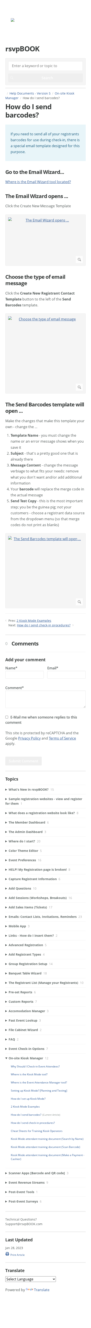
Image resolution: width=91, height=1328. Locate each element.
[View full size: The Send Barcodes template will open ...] (45, 570)
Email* (52, 668)
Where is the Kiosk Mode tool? (29, 1074)
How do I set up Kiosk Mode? (28, 1099)
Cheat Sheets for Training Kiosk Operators (37, 1131)
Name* (11, 668)
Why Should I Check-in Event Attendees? (35, 1066)
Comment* (14, 687)
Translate (41, 1289)
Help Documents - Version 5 (30, 93)
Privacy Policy (29, 738)
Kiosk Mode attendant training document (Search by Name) (47, 1139)
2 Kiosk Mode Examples (34, 620)
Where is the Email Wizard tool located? (38, 181)
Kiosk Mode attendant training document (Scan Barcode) (45, 1147)
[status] (45, 143)
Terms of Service (62, 738)
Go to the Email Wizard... (34, 172)
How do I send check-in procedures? (43, 625)
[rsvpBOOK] (25, 20)
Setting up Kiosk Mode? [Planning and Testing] (39, 1090)
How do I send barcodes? (26, 1115)
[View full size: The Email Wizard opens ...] (45, 240)
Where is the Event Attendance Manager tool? (39, 1082)
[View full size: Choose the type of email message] (45, 353)
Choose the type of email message (35, 280)
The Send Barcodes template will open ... (44, 407)
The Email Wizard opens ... (36, 196)
